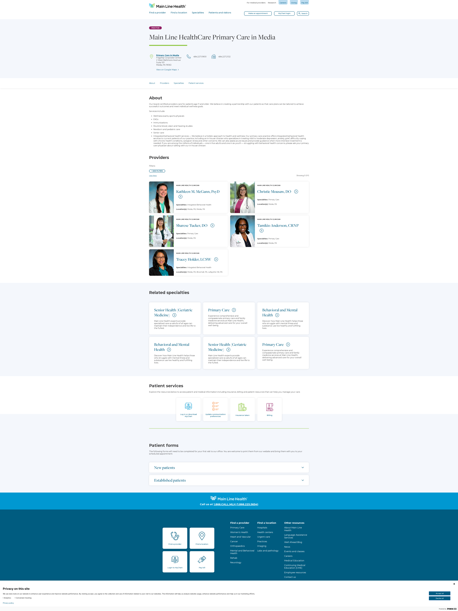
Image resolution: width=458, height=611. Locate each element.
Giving (294, 3)
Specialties (179, 83)
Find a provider (239, 522)
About (152, 83)
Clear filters (153, 175)
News (287, 547)
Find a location (266, 522)
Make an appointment (258, 13)
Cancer (234, 541)
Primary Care (237, 527)
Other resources (294, 522)
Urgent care (263, 537)
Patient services (196, 83)
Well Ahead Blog (293, 542)
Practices (262, 541)
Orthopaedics (237, 546)
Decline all (440, 598)
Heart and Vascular (240, 537)
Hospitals (262, 527)
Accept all (440, 593)
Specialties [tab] (198, 12)
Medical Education (294, 560)
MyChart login (284, 13)
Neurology (235, 562)
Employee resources (295, 572)
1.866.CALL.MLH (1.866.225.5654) (236, 504)
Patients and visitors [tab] (220, 12)
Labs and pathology (267, 550)
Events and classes (294, 551)
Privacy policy (8, 603)
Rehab (233, 558)
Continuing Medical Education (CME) (294, 566)
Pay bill (304, 3)
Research (272, 3)
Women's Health (239, 532)
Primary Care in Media (167, 55)
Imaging (261, 546)
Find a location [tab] (179, 12)
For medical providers (256, 3)
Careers (283, 3)
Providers (164, 83)
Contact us (290, 577)
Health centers (265, 532)
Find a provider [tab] (157, 12)
